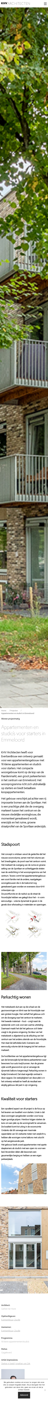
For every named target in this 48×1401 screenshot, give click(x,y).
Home (3, 710)
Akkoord (24, 1395)
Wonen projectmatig (10, 718)
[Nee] (45, 1390)
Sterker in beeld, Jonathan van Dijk (15, 1363)
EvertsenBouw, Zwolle (10, 1319)
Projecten (14, 710)
